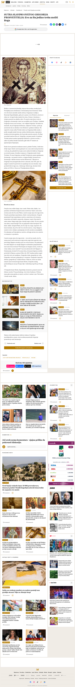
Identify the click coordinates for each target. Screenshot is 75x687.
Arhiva (36, 678)
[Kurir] (10, 675)
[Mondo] (16, 675)
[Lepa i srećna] (38, 675)
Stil (5, 24)
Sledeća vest (37, 343)
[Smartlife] (44, 675)
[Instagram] (56, 62)
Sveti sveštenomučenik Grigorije (12, 357)
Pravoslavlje (26, 357)
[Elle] (27, 675)
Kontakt (32, 678)
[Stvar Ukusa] (63, 675)
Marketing (27, 678)
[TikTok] (61, 62)
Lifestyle (12, 10)
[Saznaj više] (71, 488)
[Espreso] (22, 675)
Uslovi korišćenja (52, 678)
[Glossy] (33, 675)
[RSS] (66, 62)
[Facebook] (52, 62)
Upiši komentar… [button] (11, 447)
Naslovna (6, 10)
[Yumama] (56, 675)
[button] (43, 25)
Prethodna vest (11, 343)
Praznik (33, 357)
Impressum (21, 678)
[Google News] (70, 62)
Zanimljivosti (19, 10)
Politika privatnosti (43, 678)
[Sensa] (50, 675)
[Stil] (3, 2)
